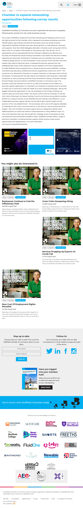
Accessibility (15, 499)
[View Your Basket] (68, 5)
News (11, 10)
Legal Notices (26, 499)
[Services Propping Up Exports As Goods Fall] (61, 231)
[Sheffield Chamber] (8, 5)
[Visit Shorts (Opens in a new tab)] (49, 434)
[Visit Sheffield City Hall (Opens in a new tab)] (51, 466)
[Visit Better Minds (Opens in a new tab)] (31, 455)
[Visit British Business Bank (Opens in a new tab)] (70, 455)
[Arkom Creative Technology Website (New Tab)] (14, 503)
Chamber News (13, 26)
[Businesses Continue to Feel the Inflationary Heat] (21, 181)
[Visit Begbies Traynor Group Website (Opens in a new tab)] (41, 476)
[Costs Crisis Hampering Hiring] (61, 181)
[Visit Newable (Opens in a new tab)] (51, 455)
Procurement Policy (9, 501)
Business (11, 197)
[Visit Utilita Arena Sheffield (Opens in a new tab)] (32, 466)
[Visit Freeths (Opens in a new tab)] (69, 434)
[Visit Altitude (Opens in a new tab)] (32, 424)
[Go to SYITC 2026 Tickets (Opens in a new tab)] (68, 154)
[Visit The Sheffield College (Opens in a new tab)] (12, 434)
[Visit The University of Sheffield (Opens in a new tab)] (70, 424)
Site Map (6, 499)
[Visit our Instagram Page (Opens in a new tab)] (74, 351)
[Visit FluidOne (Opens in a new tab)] (32, 445)
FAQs (53, 499)
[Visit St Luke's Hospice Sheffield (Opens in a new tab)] (51, 445)
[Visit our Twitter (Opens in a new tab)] (49, 351)
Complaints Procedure (64, 499)
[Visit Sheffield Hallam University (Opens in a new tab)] (51, 424)
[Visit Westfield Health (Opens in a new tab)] (13, 424)
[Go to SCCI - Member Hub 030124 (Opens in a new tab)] (41, 154)
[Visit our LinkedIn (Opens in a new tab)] (57, 351)
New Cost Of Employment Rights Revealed (19, 305)
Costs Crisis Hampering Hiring (57, 201)
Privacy (35, 499)
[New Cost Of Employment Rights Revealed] (21, 284)
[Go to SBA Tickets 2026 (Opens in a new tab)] (14, 154)
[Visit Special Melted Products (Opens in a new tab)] (70, 445)
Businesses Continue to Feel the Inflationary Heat (18, 202)
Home (4, 10)
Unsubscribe (45, 499)
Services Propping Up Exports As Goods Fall (59, 252)
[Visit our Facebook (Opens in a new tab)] (66, 351)
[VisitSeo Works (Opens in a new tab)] (12, 445)
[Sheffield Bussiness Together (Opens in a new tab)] (58, 476)
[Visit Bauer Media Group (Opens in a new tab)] (30, 434)
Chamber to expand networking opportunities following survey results (38, 10)
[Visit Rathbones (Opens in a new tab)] (12, 455)
